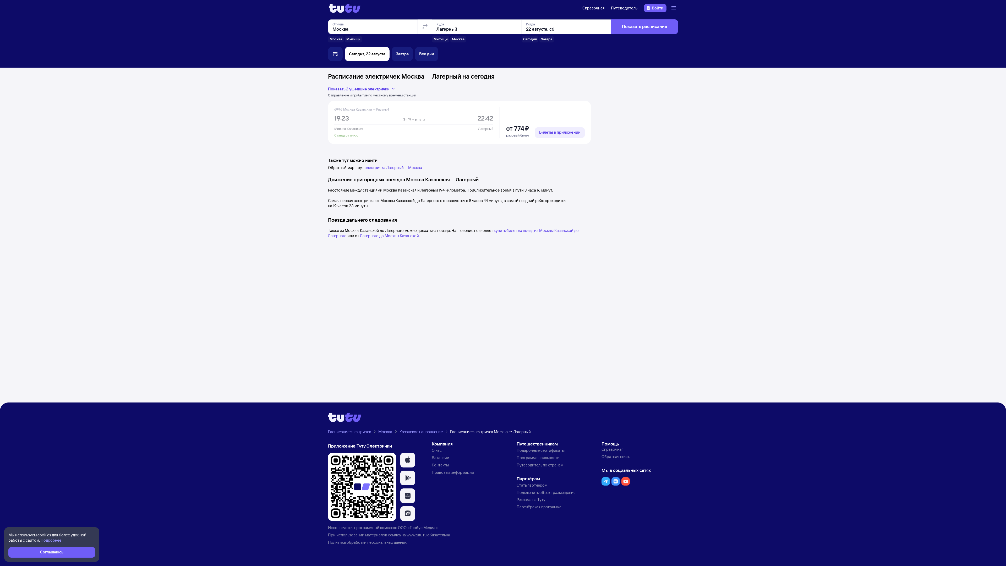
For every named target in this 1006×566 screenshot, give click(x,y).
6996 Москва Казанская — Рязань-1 (361, 109)
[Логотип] (344, 8)
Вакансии (440, 457)
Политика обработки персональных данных (367, 542)
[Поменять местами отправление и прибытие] (425, 26)
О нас (437, 450)
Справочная (593, 8)
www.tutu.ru (417, 534)
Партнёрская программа (539, 506)
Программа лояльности (538, 457)
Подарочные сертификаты (541, 450)
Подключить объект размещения (546, 492)
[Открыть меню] (674, 8)
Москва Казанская (348, 129)
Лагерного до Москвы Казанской (389, 235)
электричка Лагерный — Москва (393, 167)
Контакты (440, 464)
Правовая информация (453, 472)
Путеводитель (624, 8)
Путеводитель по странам (540, 464)
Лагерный (485, 129)
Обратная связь (616, 456)
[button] (407, 460)
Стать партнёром (532, 485)
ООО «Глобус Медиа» (418, 527)
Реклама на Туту (531, 499)
